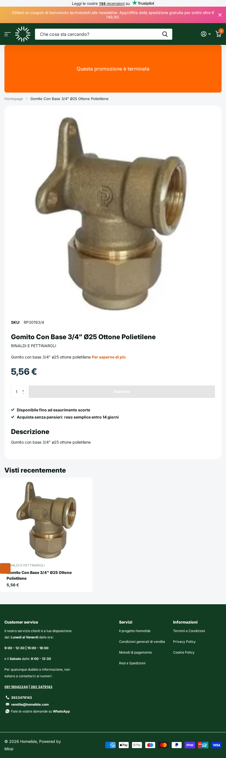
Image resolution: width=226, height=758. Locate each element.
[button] (24, 387)
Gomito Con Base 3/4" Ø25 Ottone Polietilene (39, 575)
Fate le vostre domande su (40, 711)
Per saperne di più (109, 357)
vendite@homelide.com (30, 704)
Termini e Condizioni (189, 631)
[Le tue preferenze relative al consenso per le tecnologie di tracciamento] (5, 568)
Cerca (165, 34)
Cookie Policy (184, 652)
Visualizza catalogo (7, 34)
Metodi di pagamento (135, 652)
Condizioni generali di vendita (142, 642)
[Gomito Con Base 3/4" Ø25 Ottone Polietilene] (46, 519)
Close (220, 15)
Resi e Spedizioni (132, 663)
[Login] (206, 34)
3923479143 (21, 697)
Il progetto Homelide (134, 631)
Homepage (13, 98)
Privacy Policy (184, 642)
